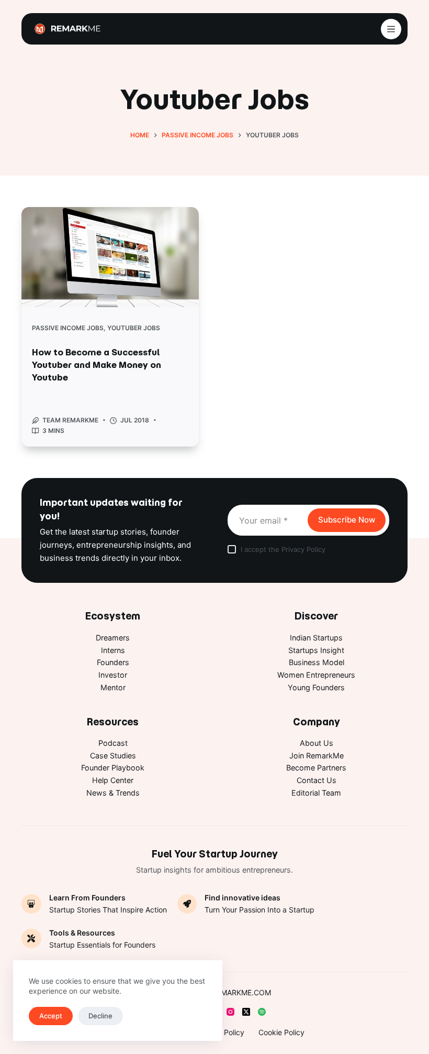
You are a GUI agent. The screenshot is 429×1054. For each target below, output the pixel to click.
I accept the (283, 549)
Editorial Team (316, 792)
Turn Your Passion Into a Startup (259, 909)
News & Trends (113, 792)
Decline (100, 1016)
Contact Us (316, 780)
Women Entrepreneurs (316, 674)
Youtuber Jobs (133, 328)
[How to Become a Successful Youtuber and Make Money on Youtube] (110, 257)
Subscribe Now (346, 520)
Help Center (112, 780)
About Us (316, 742)
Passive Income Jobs (68, 328)
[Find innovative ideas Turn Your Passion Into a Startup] (187, 904)
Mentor (113, 687)
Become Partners (316, 767)
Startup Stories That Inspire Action (108, 909)
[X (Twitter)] (246, 1012)
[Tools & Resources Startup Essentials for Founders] (31, 939)
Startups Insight (316, 650)
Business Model (316, 662)
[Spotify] (262, 1012)
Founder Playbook (112, 767)
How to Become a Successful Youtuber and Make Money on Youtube (96, 365)
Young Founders (316, 687)
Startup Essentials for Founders (102, 944)
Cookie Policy (281, 1032)
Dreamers (113, 637)
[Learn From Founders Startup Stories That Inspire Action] (31, 904)
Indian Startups (316, 637)
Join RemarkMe (316, 755)
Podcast (113, 742)
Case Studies (113, 755)
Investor (112, 674)
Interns (113, 650)
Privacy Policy (303, 549)
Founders (113, 662)
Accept (50, 1016)
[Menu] (391, 29)
